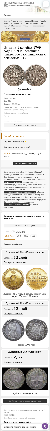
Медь (6, 23)
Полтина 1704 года (25, 344)
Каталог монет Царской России (25, 21)
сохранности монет (12, 182)
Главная (7, 21)
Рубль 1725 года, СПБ (25, 393)
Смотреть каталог (13, 262)
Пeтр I (42, 21)
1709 (21, 23)
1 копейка (14, 23)
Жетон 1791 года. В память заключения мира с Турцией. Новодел (25, 294)
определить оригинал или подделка (19, 192)
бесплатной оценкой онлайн (16, 205)
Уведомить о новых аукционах (26, 401)
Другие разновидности (25, 163)
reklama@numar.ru (27, 418)
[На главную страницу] (19, 4)
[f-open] (45, 426)
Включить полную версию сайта (17, 422)
